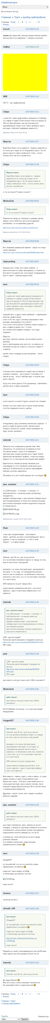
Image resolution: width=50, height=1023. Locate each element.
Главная (6, 17)
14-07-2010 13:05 (32, 909)
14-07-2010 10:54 (32, 417)
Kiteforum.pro (9, 2)
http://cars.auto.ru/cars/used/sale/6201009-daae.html (23, 253)
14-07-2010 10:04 (32, 365)
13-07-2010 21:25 (32, 29)
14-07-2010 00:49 (32, 241)
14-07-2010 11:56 (32, 689)
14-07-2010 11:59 (32, 805)
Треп (17, 17)
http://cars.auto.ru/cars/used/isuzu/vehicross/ (20, 228)
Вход (15, 12)
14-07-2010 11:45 (32, 602)
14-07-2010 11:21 (32, 440)
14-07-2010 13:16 (32, 963)
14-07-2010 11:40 (32, 551)
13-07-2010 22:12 (32, 112)
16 (39, 22)
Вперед (6, 25)
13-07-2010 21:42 (32, 96)
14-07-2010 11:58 (32, 720)
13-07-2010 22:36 (32, 164)
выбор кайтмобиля (34, 17)
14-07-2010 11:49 (32, 654)
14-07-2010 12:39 (32, 853)
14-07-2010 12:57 (32, 893)
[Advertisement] (25, 72)
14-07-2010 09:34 (32, 284)
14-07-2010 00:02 (32, 201)
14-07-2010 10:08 (32, 395)
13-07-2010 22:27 (32, 142)
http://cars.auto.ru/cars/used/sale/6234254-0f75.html (23, 642)
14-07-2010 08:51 (32, 262)
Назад (13, 22)
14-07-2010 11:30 (32, 528)
